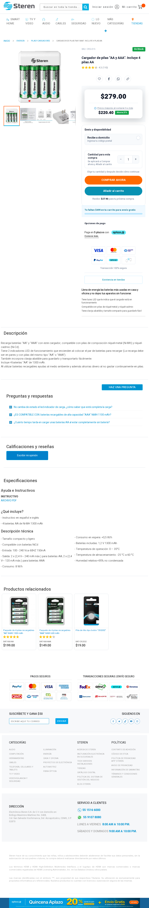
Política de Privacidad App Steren (123, 760)
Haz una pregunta (122, 387)
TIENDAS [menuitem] (137, 21)
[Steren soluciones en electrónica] (19, 6)
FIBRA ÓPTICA (50, 771)
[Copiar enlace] (127, 79)
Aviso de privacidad (122, 765)
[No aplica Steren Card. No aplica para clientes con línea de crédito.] (95, 108)
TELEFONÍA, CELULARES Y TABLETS (21, 768)
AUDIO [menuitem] (46, 21)
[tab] (40, 743)
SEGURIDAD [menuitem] (78, 21)
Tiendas (81, 768)
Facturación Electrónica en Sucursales (90, 755)
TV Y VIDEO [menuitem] (30, 21)
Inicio (7, 41)
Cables (12, 762)
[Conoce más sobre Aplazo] (113, 260)
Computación (16, 753)
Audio (12, 749)
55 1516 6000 (91, 810)
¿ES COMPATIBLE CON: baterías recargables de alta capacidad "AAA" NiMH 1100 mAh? (62, 414)
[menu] (74, 25)
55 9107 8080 (92, 817)
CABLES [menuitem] (61, 21)
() (105, 67)
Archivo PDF (9, 500)
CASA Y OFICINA (50, 758)
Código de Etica (119, 753)
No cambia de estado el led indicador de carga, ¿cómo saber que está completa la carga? (63, 407)
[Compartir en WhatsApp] (118, 79)
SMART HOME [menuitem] (13, 21)
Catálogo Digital (86, 772)
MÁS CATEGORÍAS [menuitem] (115, 21)
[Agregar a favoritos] (99, 79)
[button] (113, 139)
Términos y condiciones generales (124, 775)
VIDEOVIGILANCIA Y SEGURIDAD (18, 780)
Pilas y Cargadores (40, 41)
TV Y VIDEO (14, 773)
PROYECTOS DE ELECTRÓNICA (57, 762)
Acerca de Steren (86, 749)
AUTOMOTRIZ (49, 766)
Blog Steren (83, 784)
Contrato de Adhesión (123, 749)
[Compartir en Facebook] (109, 79)
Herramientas (16, 758)
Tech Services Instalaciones (84, 762)
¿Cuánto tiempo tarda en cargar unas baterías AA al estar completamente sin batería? (62, 422)
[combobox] (66, 7)
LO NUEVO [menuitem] (96, 21)
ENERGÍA (21, 41)
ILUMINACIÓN (49, 749)
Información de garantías (125, 769)
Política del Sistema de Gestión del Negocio (89, 778)
